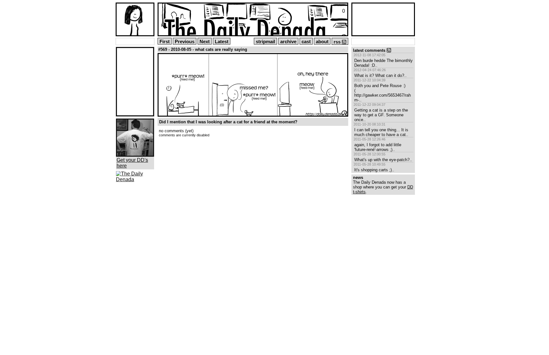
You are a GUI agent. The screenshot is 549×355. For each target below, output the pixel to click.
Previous (184, 41)
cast (306, 41)
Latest (221, 41)
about (322, 41)
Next (205, 41)
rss (338, 41)
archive (288, 41)
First (164, 41)
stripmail (265, 41)
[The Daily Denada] (135, 179)
